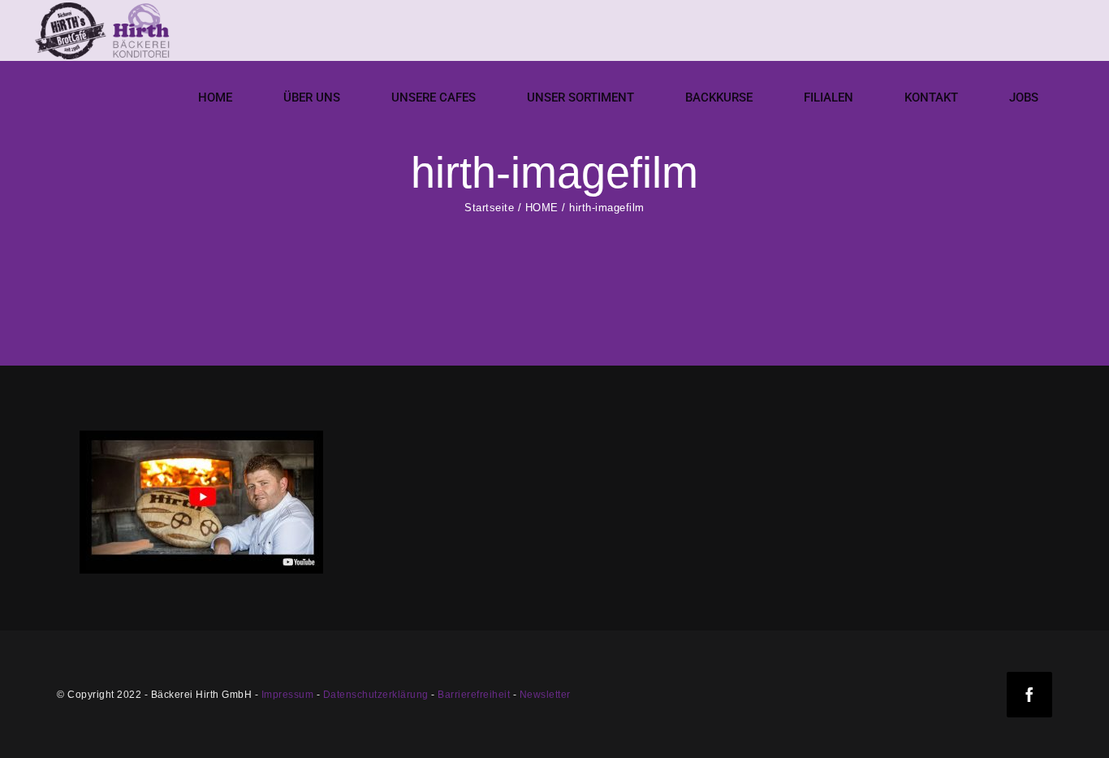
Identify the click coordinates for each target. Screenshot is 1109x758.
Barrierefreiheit (474, 694)
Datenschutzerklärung (376, 694)
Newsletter (545, 694)
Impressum (287, 694)
